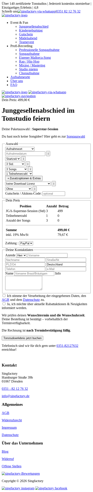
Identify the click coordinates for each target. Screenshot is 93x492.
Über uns (16, 81)
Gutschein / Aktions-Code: (23, 193)
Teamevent (26, 42)
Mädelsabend (28, 38)
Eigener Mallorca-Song (35, 57)
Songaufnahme (29, 54)
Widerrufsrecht (12, 420)
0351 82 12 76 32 (68, 11)
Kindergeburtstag (31, 30)
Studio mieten (28, 69)
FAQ (13, 85)
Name (9, 273)
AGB (5, 300)
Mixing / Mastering (32, 65)
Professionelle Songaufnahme (39, 50)
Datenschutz (31, 300)
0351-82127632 (67, 346)
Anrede (10, 255)
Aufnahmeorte (20, 77)
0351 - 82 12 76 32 (15, 388)
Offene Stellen (11, 466)
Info (58, 273)
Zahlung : (11, 243)
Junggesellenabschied (33, 26)
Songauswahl (76, 136)
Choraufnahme (29, 73)
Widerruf (8, 459)
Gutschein (26, 34)
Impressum (9, 427)
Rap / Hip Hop (29, 61)
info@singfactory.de (15, 396)
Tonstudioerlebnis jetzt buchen (22, 338)
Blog (5, 451)
